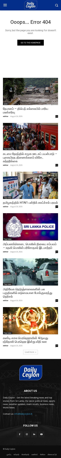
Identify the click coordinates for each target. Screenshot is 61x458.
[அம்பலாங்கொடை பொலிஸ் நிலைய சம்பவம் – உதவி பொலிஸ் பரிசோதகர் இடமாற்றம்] (30, 226)
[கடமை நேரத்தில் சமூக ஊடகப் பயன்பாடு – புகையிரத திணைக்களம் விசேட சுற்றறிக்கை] (30, 136)
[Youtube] (41, 434)
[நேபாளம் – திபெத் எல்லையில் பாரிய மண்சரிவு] (30, 91)
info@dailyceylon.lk (23, 413)
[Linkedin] (34, 434)
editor (5, 116)
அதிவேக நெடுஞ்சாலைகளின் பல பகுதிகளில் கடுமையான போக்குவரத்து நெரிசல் (27, 292)
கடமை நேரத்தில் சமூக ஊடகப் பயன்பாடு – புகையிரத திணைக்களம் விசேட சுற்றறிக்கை (30, 157)
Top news (7, 149)
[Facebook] (20, 434)
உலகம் (6, 104)
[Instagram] (27, 434)
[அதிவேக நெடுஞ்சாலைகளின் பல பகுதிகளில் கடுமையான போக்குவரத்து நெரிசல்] (30, 272)
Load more (29, 352)
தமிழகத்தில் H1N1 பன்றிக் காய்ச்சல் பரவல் (30, 202)
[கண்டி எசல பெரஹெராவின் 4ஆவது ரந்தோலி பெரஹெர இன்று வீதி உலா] (30, 320)
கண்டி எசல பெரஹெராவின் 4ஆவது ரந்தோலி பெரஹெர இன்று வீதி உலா (25, 339)
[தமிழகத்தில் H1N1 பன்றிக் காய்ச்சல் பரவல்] (30, 185)
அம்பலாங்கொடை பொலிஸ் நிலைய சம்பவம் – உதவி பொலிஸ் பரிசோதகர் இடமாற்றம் (30, 246)
